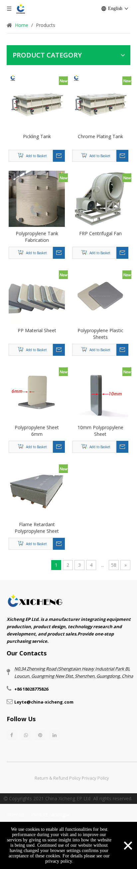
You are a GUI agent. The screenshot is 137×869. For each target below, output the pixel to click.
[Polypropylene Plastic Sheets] (100, 295)
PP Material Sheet (37, 330)
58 (113, 565)
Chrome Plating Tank (100, 136)
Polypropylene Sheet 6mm (37, 430)
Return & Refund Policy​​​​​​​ (58, 778)
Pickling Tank (37, 136)
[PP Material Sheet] (37, 295)
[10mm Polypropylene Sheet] (100, 392)
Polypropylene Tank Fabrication (37, 236)
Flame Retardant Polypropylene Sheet (37, 527)
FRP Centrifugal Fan (100, 233)
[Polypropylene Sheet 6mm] (37, 392)
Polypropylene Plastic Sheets (100, 333)
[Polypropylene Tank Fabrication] (37, 198)
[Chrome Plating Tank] (100, 101)
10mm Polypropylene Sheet (100, 430)
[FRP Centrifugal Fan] (100, 198)
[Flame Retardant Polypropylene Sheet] (37, 489)
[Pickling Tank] (37, 101)
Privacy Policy (95, 778)
